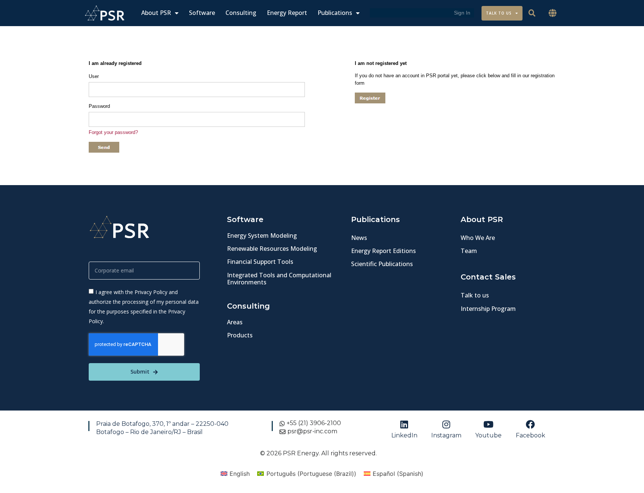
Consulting (240, 12)
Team (469, 251)
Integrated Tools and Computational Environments (279, 278)
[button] (553, 13)
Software (202, 12)
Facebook (530, 435)
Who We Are (478, 238)
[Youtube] (488, 424)
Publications (335, 13)
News (359, 238)
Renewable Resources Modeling (272, 248)
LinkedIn (404, 435)
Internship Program (488, 309)
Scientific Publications (382, 264)
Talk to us (475, 295)
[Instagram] (446, 424)
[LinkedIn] (404, 424)
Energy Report (287, 12)
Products (240, 335)
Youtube (488, 435)
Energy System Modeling (262, 235)
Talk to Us (499, 13)
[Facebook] (530, 424)
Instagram (446, 435)
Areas (235, 322)
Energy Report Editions (383, 251)
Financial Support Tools (260, 262)
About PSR (156, 13)
